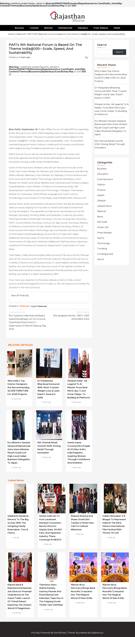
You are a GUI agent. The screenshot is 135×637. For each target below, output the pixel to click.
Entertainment (65, 28)
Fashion (101, 184)
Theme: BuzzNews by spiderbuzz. (85, 632)
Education (83, 28)
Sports (100, 238)
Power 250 (103, 227)
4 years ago (24, 57)
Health (117, 28)
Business (19, 28)
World (100, 259)
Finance (101, 190)
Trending (102, 248)
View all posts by (20, 295)
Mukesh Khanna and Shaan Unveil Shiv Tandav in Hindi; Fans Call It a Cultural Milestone (82, 523)
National (48, 28)
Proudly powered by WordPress (48, 632)
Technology (103, 243)
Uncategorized (105, 254)
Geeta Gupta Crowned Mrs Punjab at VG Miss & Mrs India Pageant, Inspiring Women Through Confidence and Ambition (78, 452)
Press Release (101, 28)
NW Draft (102, 222)
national (42, 306)
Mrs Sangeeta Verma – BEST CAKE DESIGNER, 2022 (71, 315)
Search (102, 44)
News (100, 216)
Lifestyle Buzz (104, 206)
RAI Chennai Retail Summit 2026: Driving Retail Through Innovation (110, 144)
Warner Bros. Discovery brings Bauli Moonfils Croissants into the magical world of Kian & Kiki (83, 591)
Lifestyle (34, 28)
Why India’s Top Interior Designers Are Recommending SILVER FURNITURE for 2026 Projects (18, 387)
